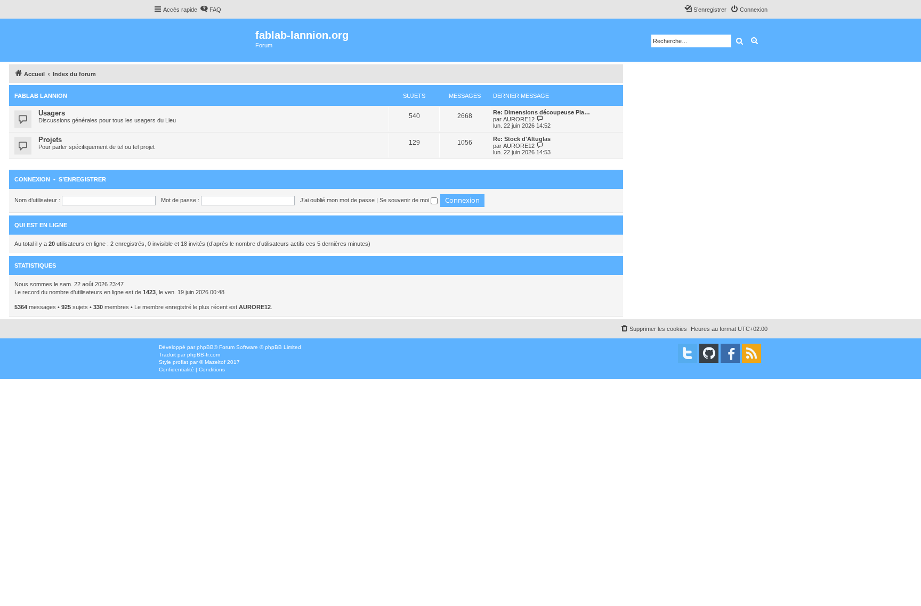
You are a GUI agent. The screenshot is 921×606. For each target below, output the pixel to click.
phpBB (205, 347)
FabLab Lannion (40, 96)
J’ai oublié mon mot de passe (337, 200)
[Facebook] (730, 353)
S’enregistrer (82, 179)
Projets (50, 140)
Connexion (32, 179)
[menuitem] (210, 9)
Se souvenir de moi (405, 200)
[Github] (708, 353)
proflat (180, 362)
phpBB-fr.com (203, 355)
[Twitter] (687, 353)
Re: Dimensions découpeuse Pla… (541, 112)
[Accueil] (204, 40)
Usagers (51, 113)
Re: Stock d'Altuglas (522, 139)
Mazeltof (215, 362)
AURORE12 (519, 119)
